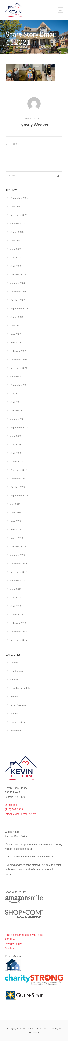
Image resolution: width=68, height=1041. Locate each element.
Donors (14, 662)
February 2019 (18, 546)
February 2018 (18, 623)
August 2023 (17, 232)
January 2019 (17, 555)
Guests (14, 679)
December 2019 (18, 470)
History (14, 696)
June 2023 (15, 249)
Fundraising (16, 671)
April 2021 (15, 402)
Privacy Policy (13, 943)
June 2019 (15, 512)
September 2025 (19, 198)
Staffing (14, 713)
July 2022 (15, 325)
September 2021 (19, 385)
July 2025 (15, 206)
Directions (11, 805)
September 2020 (19, 427)
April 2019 (15, 529)
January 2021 (17, 419)
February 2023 (18, 274)
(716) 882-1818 (14, 809)
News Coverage (18, 705)
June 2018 (15, 589)
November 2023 (18, 215)
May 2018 (15, 597)
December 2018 (18, 563)
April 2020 (15, 453)
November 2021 (18, 368)
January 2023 (17, 283)
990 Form (10, 939)
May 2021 (15, 393)
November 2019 (18, 478)
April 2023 (15, 266)
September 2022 (19, 308)
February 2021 (18, 410)
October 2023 (17, 223)
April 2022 (15, 342)
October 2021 (17, 376)
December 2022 (18, 291)
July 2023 (15, 240)
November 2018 (18, 572)
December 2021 (18, 359)
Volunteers (15, 730)
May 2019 (15, 521)
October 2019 (17, 487)
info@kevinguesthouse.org (20, 814)
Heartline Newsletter (21, 688)
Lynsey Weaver (34, 124)
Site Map (10, 948)
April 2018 (15, 606)
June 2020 (15, 436)
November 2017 (18, 640)
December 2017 (18, 631)
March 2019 (16, 538)
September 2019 (19, 495)
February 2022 (18, 351)
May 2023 (15, 257)
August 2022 (17, 317)
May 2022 (15, 334)
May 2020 (15, 444)
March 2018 (16, 614)
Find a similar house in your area (24, 935)
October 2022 (17, 300)
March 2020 (16, 461)
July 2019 (15, 504)
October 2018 (17, 580)
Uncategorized (18, 722)
